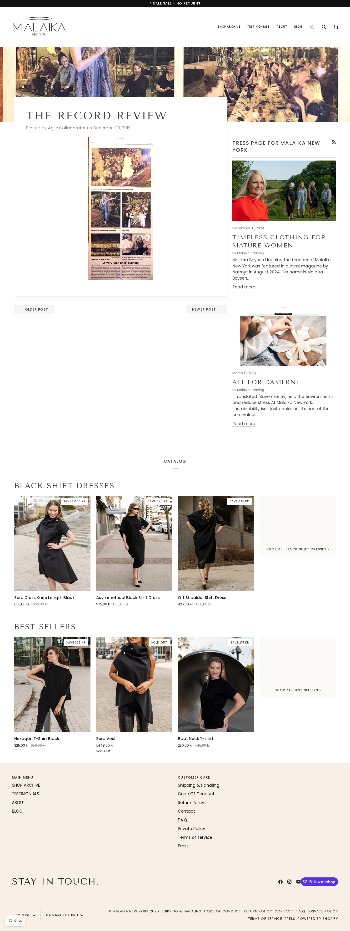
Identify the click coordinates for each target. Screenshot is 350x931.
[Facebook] (280, 882)
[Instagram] (289, 882)
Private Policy (191, 828)
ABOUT (18, 802)
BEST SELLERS (45, 626)
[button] (229, 27)
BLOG (17, 811)
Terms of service (195, 837)
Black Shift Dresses (64, 485)
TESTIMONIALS (25, 794)
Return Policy (191, 802)
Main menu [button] (22, 777)
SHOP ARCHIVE (26, 785)
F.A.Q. (183, 820)
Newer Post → (206, 309)
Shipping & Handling (198, 785)
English (23, 915)
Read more (243, 287)
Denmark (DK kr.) (61, 915)
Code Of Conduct (196, 794)
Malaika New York (131, 911)
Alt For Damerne (266, 382)
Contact (186, 811)
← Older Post (34, 309)
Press (183, 846)
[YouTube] (298, 882)
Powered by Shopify (318, 918)
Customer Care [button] (194, 777)
